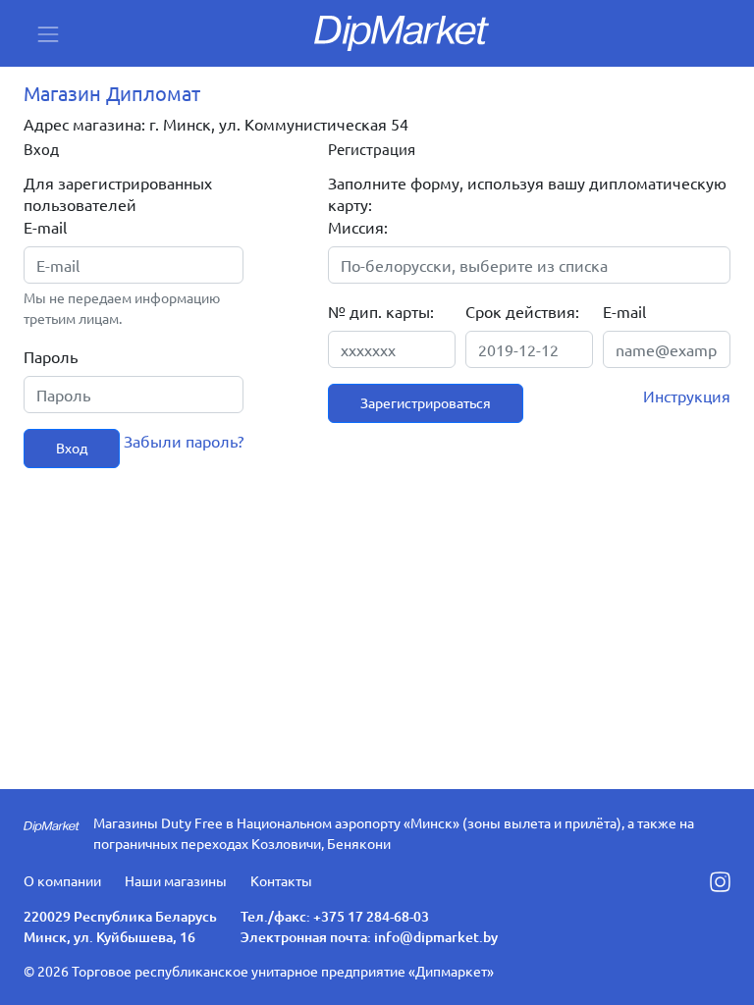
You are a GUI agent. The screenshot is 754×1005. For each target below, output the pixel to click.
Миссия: (358, 227)
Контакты (281, 880)
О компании (62, 880)
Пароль (51, 356)
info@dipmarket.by (436, 936)
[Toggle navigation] (48, 34)
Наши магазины (176, 880)
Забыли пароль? (183, 440)
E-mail (45, 227)
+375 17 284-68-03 (371, 916)
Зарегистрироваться (425, 402)
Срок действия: (522, 311)
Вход (71, 447)
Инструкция (686, 395)
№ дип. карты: (381, 311)
